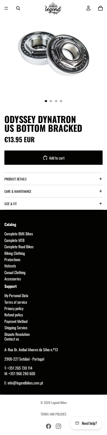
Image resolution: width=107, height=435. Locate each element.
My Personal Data (16, 296)
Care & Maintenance (17, 191)
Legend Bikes (59, 402)
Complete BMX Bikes (18, 234)
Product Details (15, 179)
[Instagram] (58, 426)
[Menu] (6, 8)
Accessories (12, 279)
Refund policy (13, 315)
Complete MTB (14, 240)
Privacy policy (13, 308)
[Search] (18, 8)
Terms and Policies (53, 414)
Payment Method (15, 321)
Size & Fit (10, 203)
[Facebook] (48, 426)
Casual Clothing (15, 272)
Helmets (10, 266)
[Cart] (100, 8)
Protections (12, 259)
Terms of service (15, 302)
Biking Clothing (14, 253)
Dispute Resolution (17, 334)
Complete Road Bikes (18, 247)
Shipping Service (15, 328)
